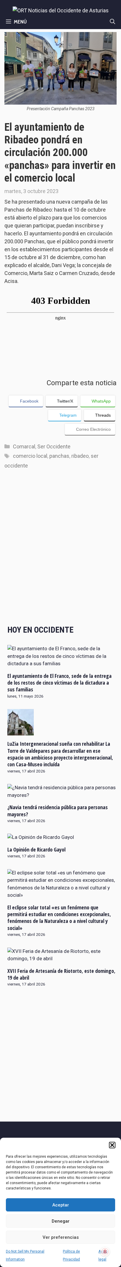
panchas (59, 456)
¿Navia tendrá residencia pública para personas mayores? (57, 810)
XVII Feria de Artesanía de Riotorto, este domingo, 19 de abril (61, 974)
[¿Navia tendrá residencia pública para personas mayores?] (62, 795)
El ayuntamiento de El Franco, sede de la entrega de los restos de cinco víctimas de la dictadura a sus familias (59, 682)
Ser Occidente (53, 446)
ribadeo (80, 456)
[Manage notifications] (105, 1251)
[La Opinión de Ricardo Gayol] (40, 837)
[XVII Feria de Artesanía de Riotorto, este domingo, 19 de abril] (62, 958)
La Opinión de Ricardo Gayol (36, 849)
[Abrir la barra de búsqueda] (112, 21)
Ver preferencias (61, 1237)
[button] (112, 1145)
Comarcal (24, 446)
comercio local (30, 456)
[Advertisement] (60, 553)
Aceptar (60, 1205)
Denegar (61, 1221)
